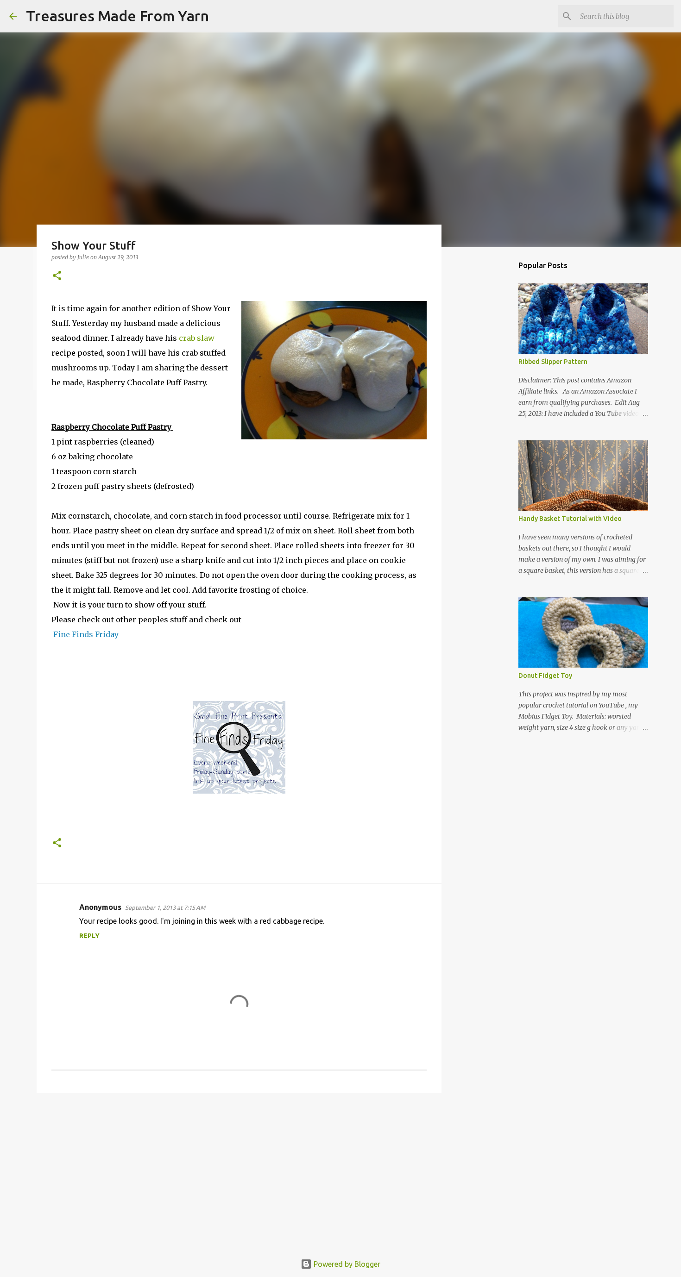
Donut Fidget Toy (545, 675)
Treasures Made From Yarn (117, 15)
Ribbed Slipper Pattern (552, 361)
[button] (57, 276)
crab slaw (196, 338)
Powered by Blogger (346, 1264)
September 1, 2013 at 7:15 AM (165, 907)
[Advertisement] (239, 1171)
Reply (89, 935)
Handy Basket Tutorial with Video (570, 518)
